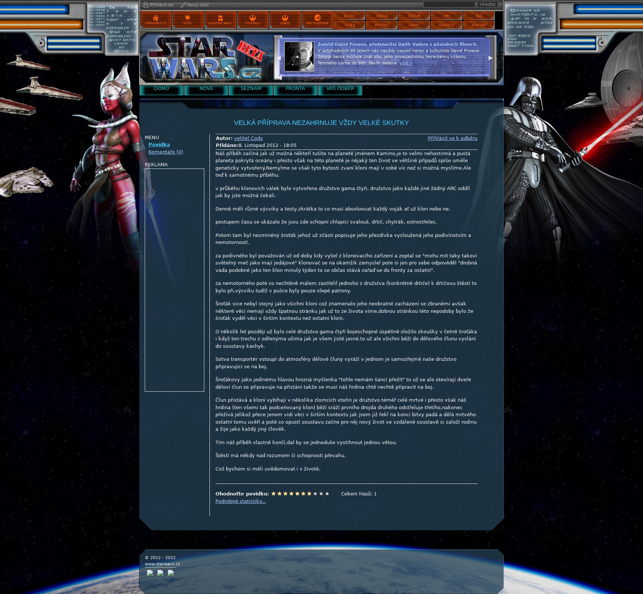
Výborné (315, 494)
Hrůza (279, 494)
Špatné (285, 494)
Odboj (284, 23)
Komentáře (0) (165, 152)
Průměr (297, 494)
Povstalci (252, 23)
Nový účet (198, 5)
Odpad (273, 494)
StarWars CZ (155, 23)
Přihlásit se (161, 5)
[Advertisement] (175, 280)
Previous (278, 57)
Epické (327, 494)
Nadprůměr (303, 494)
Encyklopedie (317, 23)
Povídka (159, 144)
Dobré (309, 494)
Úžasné (321, 494)
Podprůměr (291, 494)
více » (461, 69)
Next (491, 57)
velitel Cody (248, 138)
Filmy (187, 23)
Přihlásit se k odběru (452, 138)
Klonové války (220, 23)
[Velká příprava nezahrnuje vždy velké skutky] (204, 57)
